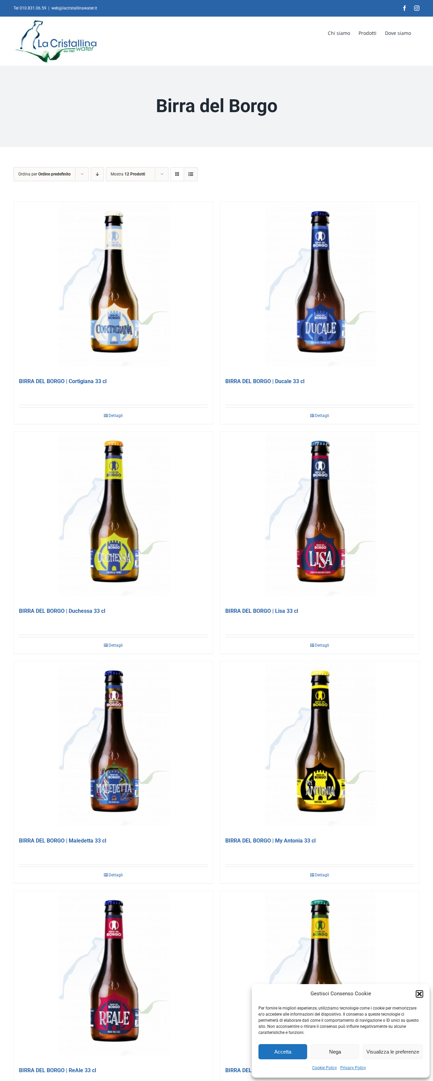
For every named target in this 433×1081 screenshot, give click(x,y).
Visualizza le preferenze (392, 1052)
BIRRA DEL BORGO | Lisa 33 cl (261, 611)
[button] (419, 994)
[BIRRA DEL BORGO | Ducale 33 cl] (319, 286)
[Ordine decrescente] (97, 174)
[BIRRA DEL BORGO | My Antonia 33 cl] (319, 746)
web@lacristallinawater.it (74, 8)
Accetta (282, 1052)
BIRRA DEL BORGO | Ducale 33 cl (264, 381)
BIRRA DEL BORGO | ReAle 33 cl (57, 1070)
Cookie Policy (324, 1067)
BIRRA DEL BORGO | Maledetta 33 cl (62, 840)
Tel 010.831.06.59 (30, 8)
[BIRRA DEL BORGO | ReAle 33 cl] (113, 975)
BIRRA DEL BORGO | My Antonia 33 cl (270, 840)
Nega (335, 1052)
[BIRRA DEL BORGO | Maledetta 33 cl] (113, 746)
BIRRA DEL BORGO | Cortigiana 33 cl (63, 381)
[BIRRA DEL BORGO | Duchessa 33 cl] (113, 516)
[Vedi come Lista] (190, 174)
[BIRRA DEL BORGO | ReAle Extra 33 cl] (319, 975)
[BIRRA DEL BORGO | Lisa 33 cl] (319, 516)
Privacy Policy (353, 1067)
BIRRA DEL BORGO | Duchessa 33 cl (62, 611)
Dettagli (116, 415)
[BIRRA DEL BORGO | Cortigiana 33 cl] (113, 286)
